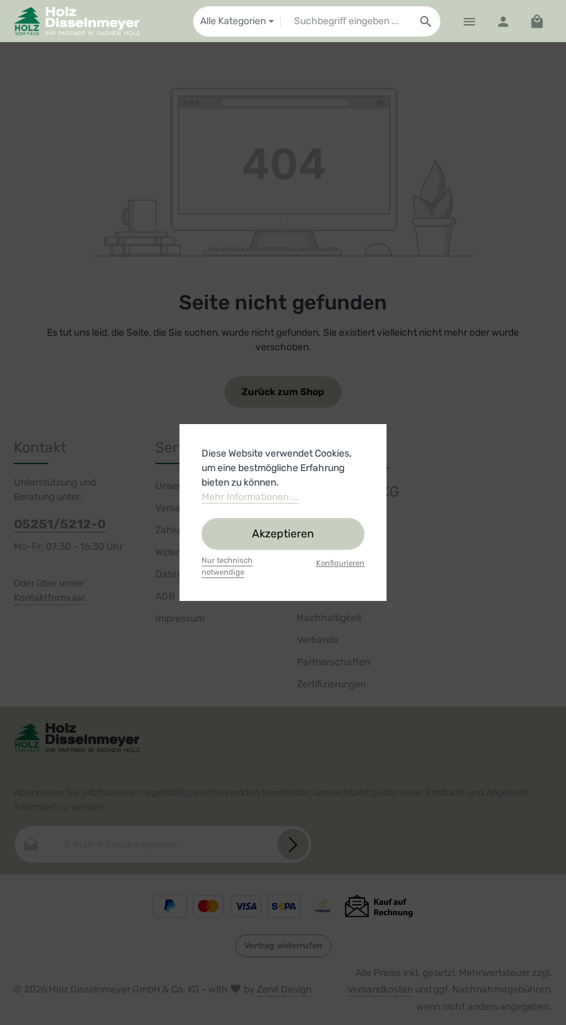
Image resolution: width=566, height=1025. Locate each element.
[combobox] (346, 21)
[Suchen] (426, 21)
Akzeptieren (283, 533)
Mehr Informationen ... (250, 497)
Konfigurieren (340, 563)
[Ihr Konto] (502, 21)
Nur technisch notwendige (227, 566)
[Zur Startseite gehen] (76, 21)
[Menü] (469, 21)
